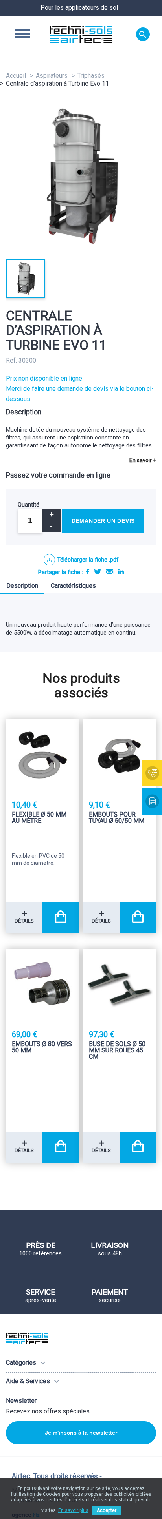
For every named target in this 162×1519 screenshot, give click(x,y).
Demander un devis (103, 521)
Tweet (97, 571)
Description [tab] (22, 585)
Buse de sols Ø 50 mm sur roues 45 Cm (117, 1050)
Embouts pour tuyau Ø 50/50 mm (116, 817)
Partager (87, 571)
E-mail (109, 571)
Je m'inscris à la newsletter (81, 1433)
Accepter (106, 1510)
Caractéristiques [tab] (73, 585)
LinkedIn (121, 571)
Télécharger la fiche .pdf (88, 559)
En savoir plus (73, 1510)
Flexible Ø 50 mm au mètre (39, 817)
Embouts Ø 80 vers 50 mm (42, 1047)
